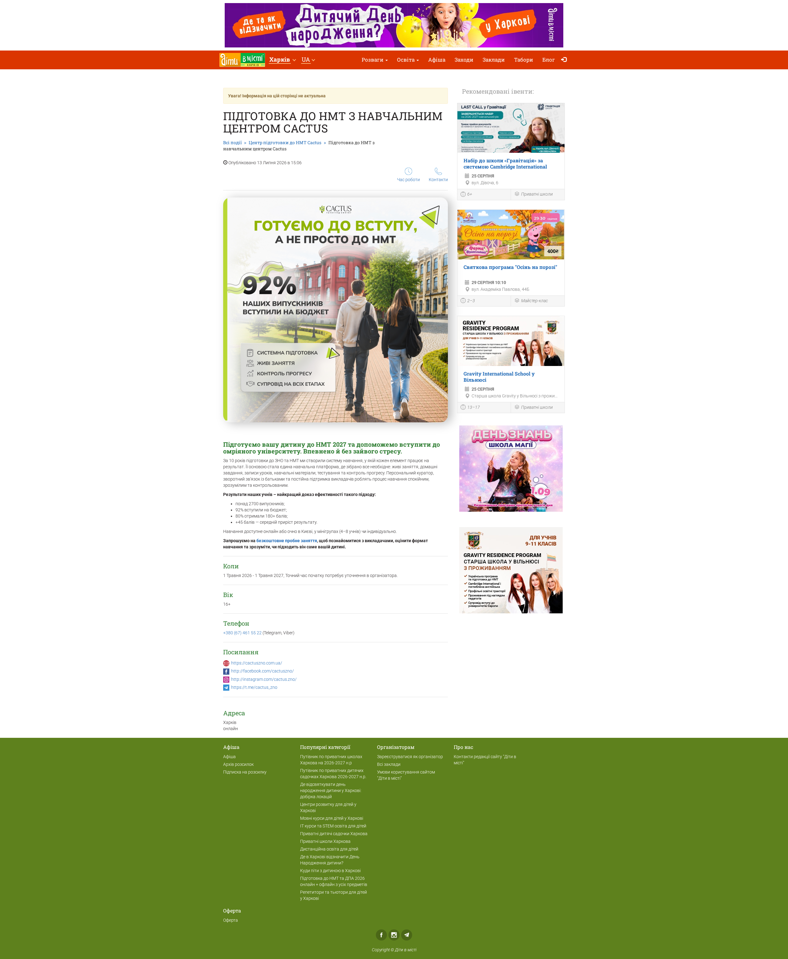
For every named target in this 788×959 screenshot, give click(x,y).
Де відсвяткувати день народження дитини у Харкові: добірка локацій (330, 790)
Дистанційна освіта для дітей (329, 849)
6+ (469, 194)
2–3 (471, 300)
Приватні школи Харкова (325, 841)
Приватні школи (537, 194)
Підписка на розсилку (245, 772)
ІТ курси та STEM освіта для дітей (333, 825)
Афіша (436, 59)
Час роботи (408, 179)
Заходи (464, 59)
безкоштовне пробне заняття (286, 540)
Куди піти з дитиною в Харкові (330, 870)
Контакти (438, 179)
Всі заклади (388, 764)
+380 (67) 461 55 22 (243, 632)
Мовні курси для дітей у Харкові (331, 818)
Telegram (406, 935)
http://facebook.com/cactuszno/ (262, 670)
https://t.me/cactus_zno (254, 687)
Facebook (381, 935)
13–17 (473, 407)
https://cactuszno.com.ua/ (256, 662)
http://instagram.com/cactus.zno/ (264, 679)
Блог (548, 59)
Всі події (232, 142)
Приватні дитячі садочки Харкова (334, 833)
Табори (523, 59)
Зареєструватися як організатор (410, 756)
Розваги (373, 59)
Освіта (406, 59)
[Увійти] (565, 60)
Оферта (230, 920)
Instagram (394, 935)
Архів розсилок (238, 764)
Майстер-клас (534, 300)
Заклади (494, 59)
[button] (282, 60)
